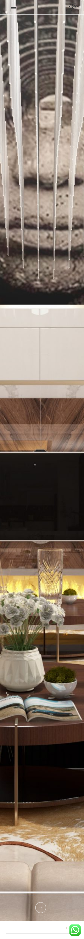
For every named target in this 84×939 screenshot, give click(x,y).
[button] (13, 7)
